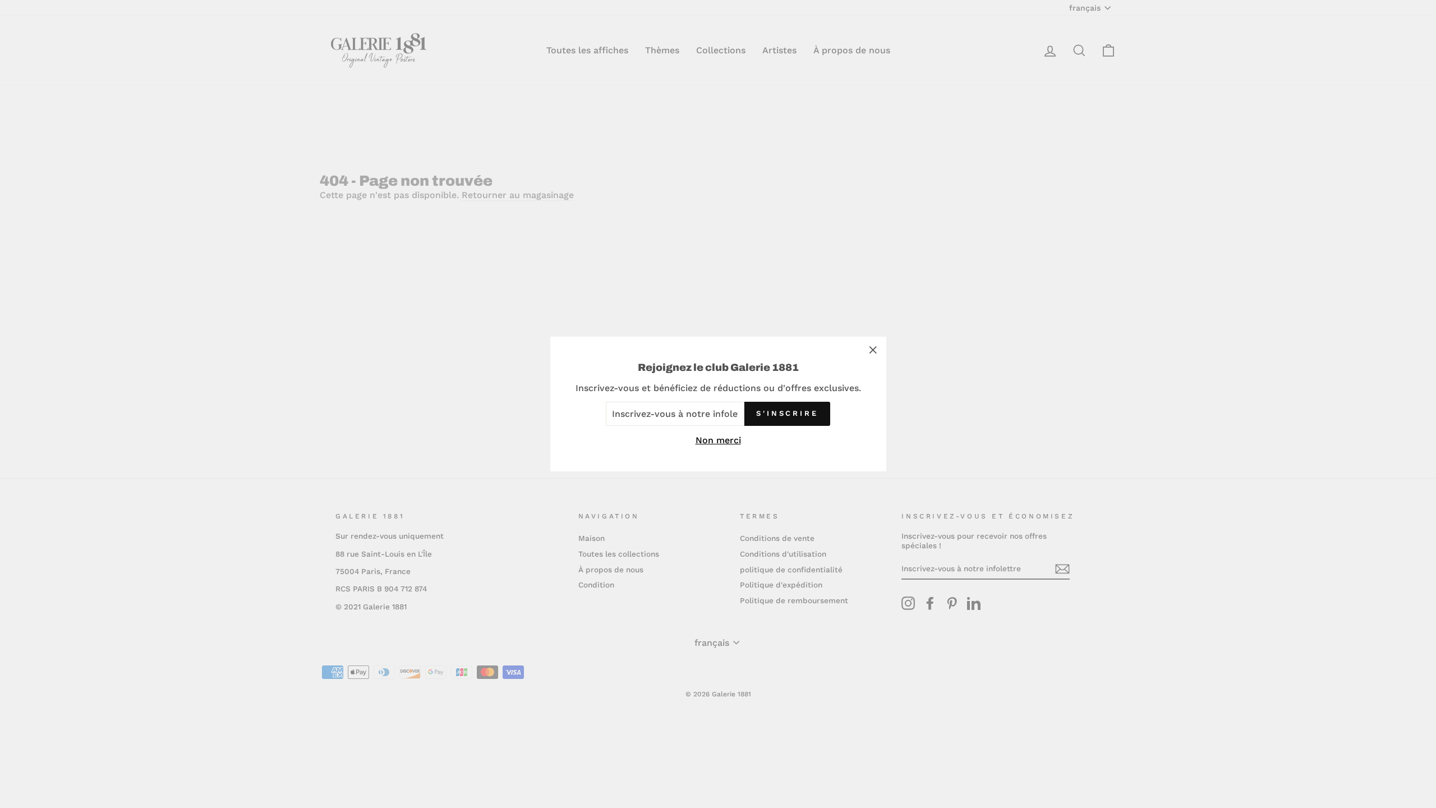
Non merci (718, 440)
